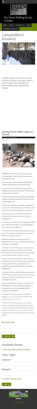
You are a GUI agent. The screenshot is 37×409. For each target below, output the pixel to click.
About (11, 25)
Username (6, 360)
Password (6, 369)
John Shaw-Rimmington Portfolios (17, 349)
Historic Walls (9, 322)
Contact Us (20, 25)
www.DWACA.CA (16, 299)
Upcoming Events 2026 (10, 29)
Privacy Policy (18, 402)
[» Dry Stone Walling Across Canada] (18, 9)
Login (28, 25)
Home (5, 25)
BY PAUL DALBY (5, 139)
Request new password (13, 379)
